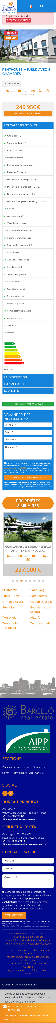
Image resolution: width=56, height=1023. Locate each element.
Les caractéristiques (20, 125)
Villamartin (10, 590)
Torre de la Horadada (10, 625)
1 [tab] (13, 581)
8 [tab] (43, 581)
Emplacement (14, 384)
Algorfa (35, 617)
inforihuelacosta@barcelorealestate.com (26, 844)
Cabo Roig (37, 590)
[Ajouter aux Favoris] (48, 517)
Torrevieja (9, 617)
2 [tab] (17, 581)
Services (6, 772)
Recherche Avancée (18, 20)
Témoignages (19, 772)
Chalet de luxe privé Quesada (28, 936)
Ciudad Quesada (41, 601)
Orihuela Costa (12, 601)
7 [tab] (39, 581)
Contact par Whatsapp (29, 404)
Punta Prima (11, 596)
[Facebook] (5, 793)
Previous (4, 46)
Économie (11, 390)
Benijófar (8, 607)
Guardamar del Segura (40, 609)
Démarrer (7, 767)
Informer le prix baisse (28, 113)
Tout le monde (40, 623)
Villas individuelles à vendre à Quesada (28, 933)
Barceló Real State (8, 7)
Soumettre (14, 915)
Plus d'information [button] (26, 1001)
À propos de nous (23, 767)
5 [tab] (30, 581)
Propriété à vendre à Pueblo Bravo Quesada (28, 943)
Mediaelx (32, 984)
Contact (39, 772)
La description (15, 377)
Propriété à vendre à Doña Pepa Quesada (28, 940)
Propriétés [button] (39, 767)
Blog (31, 772)
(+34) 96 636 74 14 (15, 840)
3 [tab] (21, 581)
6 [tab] (34, 581)
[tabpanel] (28, 544)
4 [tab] (26, 581)
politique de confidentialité (15, 468)
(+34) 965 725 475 (15, 815)
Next (52, 46)
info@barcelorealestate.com (20, 819)
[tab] (28, 125)
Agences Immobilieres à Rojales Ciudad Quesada (28, 965)
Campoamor (38, 596)
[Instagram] (11, 793)
